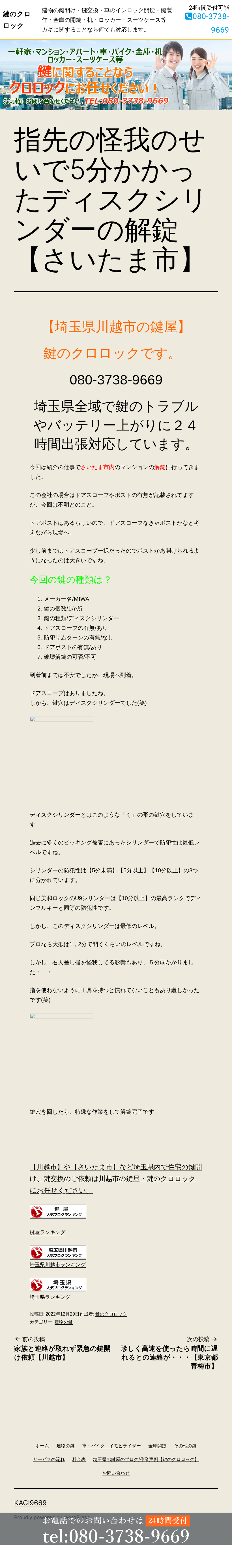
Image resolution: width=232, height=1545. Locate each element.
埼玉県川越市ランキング (58, 1265)
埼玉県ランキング (50, 1297)
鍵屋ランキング (47, 1232)
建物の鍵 (64, 1322)
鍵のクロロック (111, 1314)
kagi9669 (30, 1503)
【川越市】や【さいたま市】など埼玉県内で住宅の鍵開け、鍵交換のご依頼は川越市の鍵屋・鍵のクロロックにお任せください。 (116, 1178)
